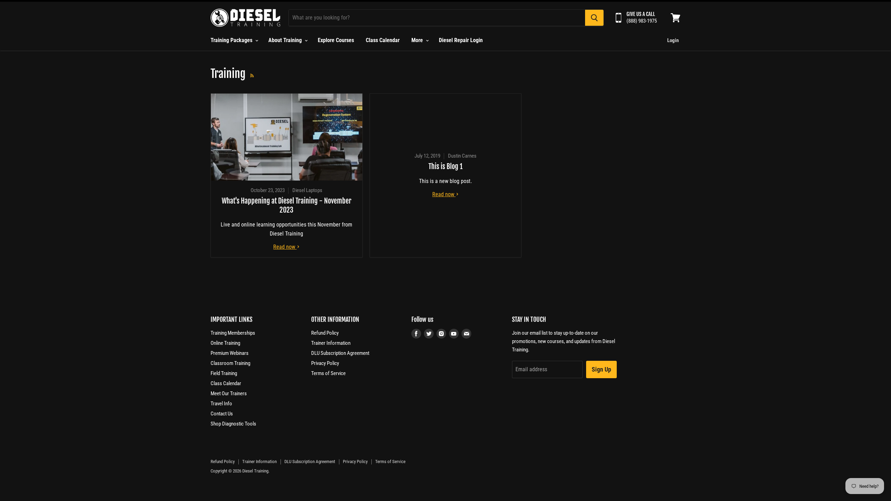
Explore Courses (336, 40)
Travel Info (221, 403)
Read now (285, 247)
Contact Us (222, 414)
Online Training (225, 343)
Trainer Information (330, 343)
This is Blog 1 (445, 166)
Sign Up (601, 369)
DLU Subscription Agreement (340, 353)
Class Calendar (383, 40)
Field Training (224, 373)
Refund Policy (325, 333)
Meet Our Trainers (229, 393)
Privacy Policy (325, 363)
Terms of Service (328, 373)
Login (673, 40)
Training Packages (232, 40)
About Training (285, 40)
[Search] (594, 18)
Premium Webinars (230, 353)
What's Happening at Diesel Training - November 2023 (287, 205)
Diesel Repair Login (461, 40)
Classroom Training (230, 363)
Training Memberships (233, 333)
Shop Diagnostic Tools (233, 424)
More (417, 40)
